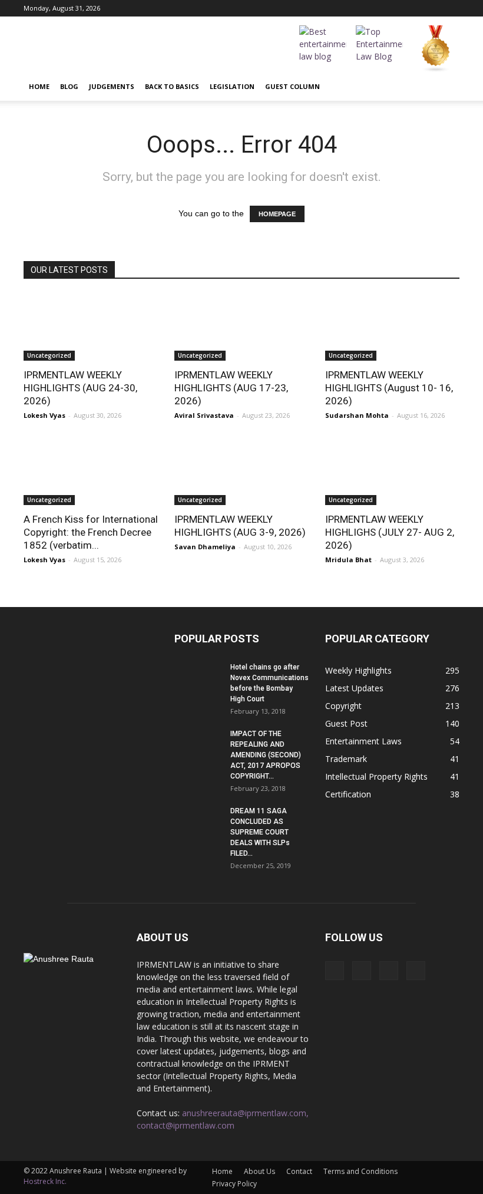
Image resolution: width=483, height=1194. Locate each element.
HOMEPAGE (277, 213)
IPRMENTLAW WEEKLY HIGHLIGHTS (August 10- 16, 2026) (389, 388)
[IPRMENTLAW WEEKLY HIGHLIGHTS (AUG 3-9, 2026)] (241, 472)
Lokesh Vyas (44, 415)
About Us (259, 1171)
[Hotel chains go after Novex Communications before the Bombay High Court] (197, 678)
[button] (445, 86)
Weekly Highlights (358, 670)
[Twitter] (450, 8)
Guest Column (292, 86)
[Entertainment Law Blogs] (435, 48)
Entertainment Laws (363, 741)
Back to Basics (172, 86)
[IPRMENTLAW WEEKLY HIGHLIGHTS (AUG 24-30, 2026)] (91, 327)
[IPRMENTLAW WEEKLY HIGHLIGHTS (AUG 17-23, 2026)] (241, 327)
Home (39, 86)
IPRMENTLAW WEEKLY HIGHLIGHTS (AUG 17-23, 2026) (231, 388)
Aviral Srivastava (204, 415)
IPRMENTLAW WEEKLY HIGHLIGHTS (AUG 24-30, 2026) (80, 388)
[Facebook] (392, 8)
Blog (69, 86)
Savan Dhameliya (205, 546)
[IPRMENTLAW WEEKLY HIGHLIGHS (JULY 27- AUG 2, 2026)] (392, 472)
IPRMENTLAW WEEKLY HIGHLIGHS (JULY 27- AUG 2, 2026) (389, 532)
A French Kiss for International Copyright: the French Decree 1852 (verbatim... (91, 532)
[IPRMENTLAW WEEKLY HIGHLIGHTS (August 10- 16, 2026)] (392, 327)
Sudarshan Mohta (357, 415)
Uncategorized (49, 355)
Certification (348, 794)
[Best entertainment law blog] (322, 48)
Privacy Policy (234, 1184)
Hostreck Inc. (45, 1181)
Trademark (346, 758)
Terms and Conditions (360, 1171)
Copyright (343, 705)
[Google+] (412, 8)
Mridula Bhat (348, 559)
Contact (299, 1171)
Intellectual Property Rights (376, 776)
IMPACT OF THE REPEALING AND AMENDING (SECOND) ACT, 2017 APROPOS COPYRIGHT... (265, 755)
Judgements (111, 86)
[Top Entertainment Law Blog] (379, 48)
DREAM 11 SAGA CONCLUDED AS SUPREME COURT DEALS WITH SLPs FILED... (260, 832)
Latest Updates (354, 688)
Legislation (232, 86)
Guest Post (346, 723)
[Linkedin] (431, 8)
